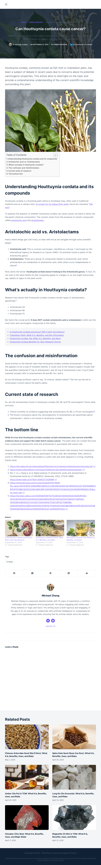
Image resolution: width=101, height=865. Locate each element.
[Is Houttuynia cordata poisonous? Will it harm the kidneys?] (19, 528)
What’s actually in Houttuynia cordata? (25, 165)
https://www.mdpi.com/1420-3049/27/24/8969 (32, 479)
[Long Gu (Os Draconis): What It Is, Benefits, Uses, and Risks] (74, 777)
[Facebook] (14, 573)
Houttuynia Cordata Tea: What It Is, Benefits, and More (35, 338)
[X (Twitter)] (32, 573)
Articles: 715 (50, 626)
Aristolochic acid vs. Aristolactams (24, 162)
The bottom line (15, 174)
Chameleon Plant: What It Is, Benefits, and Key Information (37, 335)
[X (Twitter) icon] (53, 621)
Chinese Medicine (60, 44)
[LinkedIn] (69, 573)
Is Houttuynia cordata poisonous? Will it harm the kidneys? (37, 332)
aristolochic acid (19, 220)
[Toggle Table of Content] (54, 155)
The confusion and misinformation (23, 168)
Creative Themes (68, 853)
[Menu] (6, 4)
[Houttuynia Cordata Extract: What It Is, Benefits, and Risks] (50, 528)
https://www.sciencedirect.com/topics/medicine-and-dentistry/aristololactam (46, 469)
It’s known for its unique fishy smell (52, 204)
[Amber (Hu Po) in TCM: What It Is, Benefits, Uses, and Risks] (27, 777)
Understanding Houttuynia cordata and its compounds (32, 159)
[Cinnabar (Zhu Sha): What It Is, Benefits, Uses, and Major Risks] (27, 817)
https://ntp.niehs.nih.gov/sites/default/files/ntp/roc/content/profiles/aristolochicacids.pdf (51, 466)
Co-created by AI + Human (82, 44)
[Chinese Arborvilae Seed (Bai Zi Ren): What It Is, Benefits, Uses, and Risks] (27, 737)
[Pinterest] (51, 573)
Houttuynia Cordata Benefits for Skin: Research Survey (35, 342)
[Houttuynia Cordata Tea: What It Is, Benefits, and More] (81, 528)
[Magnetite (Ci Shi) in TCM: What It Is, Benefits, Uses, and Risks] (74, 817)
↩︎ (94, 466)
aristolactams (37, 220)
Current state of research (19, 171)
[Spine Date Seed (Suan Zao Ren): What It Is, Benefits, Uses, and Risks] (74, 737)
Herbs (10, 562)
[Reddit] (87, 573)
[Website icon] (48, 621)
